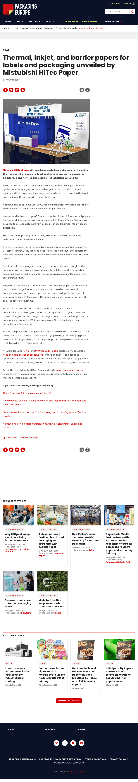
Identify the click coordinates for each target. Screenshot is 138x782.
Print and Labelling (28, 437)
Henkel (26, 350)
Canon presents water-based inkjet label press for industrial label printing (17, 675)
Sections (50, 729)
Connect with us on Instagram (81, 743)
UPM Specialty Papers (46, 350)
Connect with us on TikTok (69, 749)
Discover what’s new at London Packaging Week (18, 603)
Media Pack (75, 759)
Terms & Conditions (95, 759)
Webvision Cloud (76, 771)
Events (81, 729)
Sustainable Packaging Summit (17, 550)
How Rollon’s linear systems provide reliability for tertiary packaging (85, 538)
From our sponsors (14, 529)
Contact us (45, 759)
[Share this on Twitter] (11, 90)
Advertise (83, 28)
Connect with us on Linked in (65, 743)
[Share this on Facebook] (5, 90)
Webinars (49, 28)
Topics (10, 729)
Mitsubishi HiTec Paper (16, 170)
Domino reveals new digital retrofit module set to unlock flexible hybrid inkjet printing (52, 675)
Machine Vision (98, 28)
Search (132, 12)
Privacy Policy (118, 759)
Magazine (60, 759)
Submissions (21, 28)
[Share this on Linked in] (17, 90)
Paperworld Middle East (118, 562)
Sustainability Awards (66, 28)
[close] (66, 88)
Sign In (127, 4)
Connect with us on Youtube (73, 743)
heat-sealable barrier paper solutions (23, 354)
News (6, 50)
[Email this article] (22, 90)
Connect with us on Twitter (56, 743)
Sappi (58, 613)
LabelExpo (12, 437)
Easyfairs (26, 613)
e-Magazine (36, 28)
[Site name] (20, 13)
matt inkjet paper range (70, 370)
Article (9, 663)
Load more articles (69, 700)
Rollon (92, 550)
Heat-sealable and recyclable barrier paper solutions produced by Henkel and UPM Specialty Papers (84, 676)
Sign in (51, 84)
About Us (8, 28)
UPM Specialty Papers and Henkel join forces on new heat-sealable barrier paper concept (119, 675)
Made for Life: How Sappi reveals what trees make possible (51, 603)
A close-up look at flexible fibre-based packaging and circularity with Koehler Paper (51, 540)
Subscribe (115, 4)
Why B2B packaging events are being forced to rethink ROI (18, 537)
